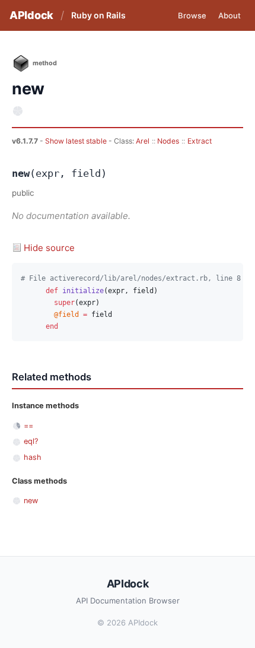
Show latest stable (77, 140)
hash (33, 457)
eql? (31, 441)
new (31, 500)
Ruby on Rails (98, 15)
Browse (192, 15)
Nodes (168, 140)
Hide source (49, 247)
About (229, 15)
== (28, 425)
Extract (199, 140)
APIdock (31, 15)
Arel (142, 140)
